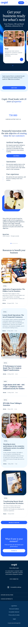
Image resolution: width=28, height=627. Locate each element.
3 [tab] (15, 65)
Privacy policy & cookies (14, 615)
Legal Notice (14, 605)
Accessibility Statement (14, 611)
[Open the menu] (25, 2)
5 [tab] (15, 243)
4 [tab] (14, 243)
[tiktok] (17, 582)
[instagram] (14, 582)
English (14, 619)
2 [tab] (12, 243)
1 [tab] (12, 65)
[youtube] (10, 582)
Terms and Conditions (14, 608)
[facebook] (20, 582)
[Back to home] (4, 2)
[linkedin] (7, 582)
